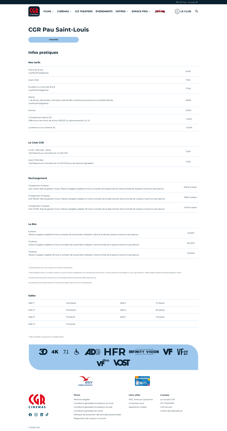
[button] (183, 11)
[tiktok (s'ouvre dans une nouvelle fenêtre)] (47, 415)
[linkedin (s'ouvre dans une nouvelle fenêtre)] (42, 415)
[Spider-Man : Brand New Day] (160, 11)
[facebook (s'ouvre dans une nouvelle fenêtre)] (30, 415)
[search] (197, 11)
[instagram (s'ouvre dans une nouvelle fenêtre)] (36, 415)
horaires (53, 40)
